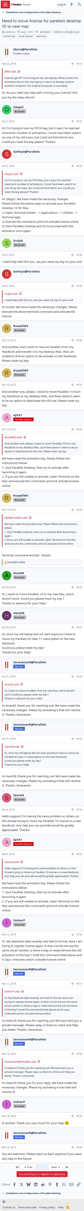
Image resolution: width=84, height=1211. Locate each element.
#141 (79, 63)
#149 (79, 509)
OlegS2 (10, 199)
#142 (79, 121)
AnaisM (11, 705)
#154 (79, 809)
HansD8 (11, 776)
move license (26, 36)
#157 (79, 983)
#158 (79, 1053)
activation (45, 32)
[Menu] (5, 4)
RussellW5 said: (13, 437)
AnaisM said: (11, 684)
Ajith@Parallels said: (16, 517)
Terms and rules (27, 1207)
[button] (4, 1202)
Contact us (9, 1207)
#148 (79, 429)
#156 (79, 934)
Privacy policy (47, 1207)
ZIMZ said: (10, 71)
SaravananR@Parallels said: (20, 1061)
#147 (79, 384)
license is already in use (67, 32)
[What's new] (71, 4)
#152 (79, 676)
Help (60, 1207)
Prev (29, 1167)
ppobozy (10, 32)
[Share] (72, 64)
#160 (79, 1147)
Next (54, 1167)
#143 (79, 166)
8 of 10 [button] (42, 1167)
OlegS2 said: (11, 174)
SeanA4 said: (11, 862)
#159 (79, 1116)
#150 (79, 587)
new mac (41, 36)
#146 (79, 340)
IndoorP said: (12, 991)
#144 (79, 254)
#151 (79, 627)
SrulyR (10, 307)
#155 (79, 854)
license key (9, 36)
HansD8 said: (12, 746)
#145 (79, 286)
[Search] (79, 4)
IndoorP (11, 1020)
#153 (79, 738)
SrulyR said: (11, 294)
